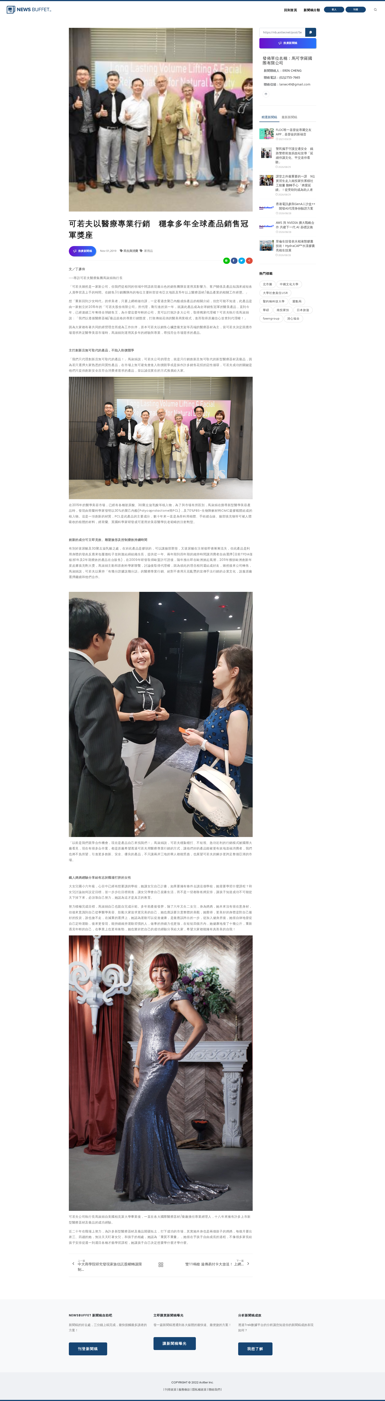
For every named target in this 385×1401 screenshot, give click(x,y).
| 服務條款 (184, 1389)
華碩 (266, 310)
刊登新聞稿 (88, 1348)
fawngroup (271, 318)
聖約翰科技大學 (274, 301)
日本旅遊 (303, 310)
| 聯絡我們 (214, 1389)
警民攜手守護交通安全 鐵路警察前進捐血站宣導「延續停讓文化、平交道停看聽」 (294, 155)
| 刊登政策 (170, 1389)
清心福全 (293, 318)
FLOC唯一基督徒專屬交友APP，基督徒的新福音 (293, 132)
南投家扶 (283, 310)
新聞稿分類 (312, 10)
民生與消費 (131, 251)
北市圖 (267, 284)
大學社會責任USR (275, 293)
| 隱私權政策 (199, 1389)
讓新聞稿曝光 (175, 1343)
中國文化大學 (289, 284)
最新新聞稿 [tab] (289, 117)
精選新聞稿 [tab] (269, 117)
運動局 (297, 301)
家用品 (148, 251)
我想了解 (255, 1348)
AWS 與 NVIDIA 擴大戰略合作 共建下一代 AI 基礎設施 (295, 224)
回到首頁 (290, 10)
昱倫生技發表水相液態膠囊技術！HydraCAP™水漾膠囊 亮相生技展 (295, 245)
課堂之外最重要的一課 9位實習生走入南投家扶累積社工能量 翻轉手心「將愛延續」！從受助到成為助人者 (295, 183)
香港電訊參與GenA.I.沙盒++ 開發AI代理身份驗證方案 (295, 206)
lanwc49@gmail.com (294, 84)
